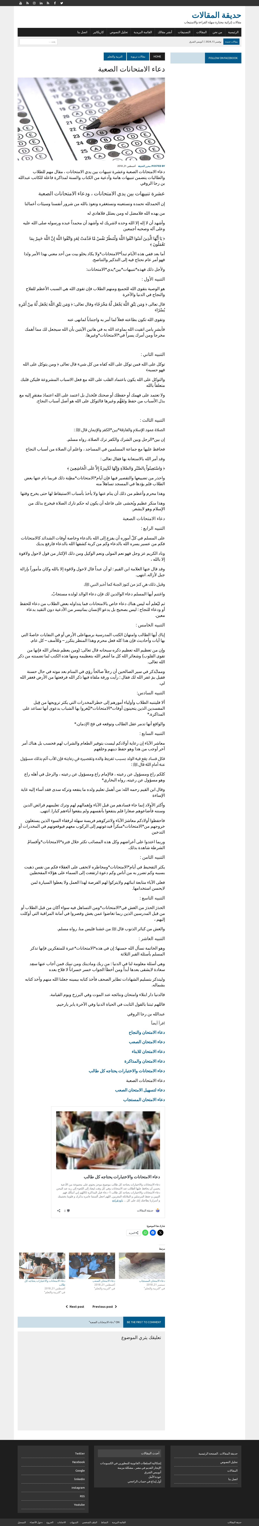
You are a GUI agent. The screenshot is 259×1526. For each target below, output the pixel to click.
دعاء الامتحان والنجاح (147, 1032)
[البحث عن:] (38, 41)
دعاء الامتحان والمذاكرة (144, 1061)
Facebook (78, 1462)
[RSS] (27, 2)
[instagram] (34, 2)
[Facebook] (55, 2)
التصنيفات (184, 32)
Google (80, 1470)
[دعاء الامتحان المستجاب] (142, 1266)
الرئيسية (233, 32)
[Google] (48, 2)
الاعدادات (61, 1522)
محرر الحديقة (144, 166)
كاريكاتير (98, 32)
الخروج (49, 1522)
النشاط (104, 1522)
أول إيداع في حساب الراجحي (144, 1481)
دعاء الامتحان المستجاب (144, 1099)
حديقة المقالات (234, 1522)
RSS (82, 1496)
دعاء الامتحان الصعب (147, 1041)
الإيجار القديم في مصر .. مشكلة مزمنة (139, 1467)
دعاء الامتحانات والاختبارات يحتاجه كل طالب (127, 1070)
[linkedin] (41, 2)
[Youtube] (21, 2)
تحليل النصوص (119, 32)
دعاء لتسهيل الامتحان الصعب (140, 1089)
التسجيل (22, 1522)
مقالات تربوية (138, 56)
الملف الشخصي (89, 1522)
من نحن (217, 32)
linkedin (79, 1479)
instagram (78, 1487)
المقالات (201, 32)
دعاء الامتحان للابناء (148, 1051)
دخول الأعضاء (36, 1522)
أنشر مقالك (165, 32)
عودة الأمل (154, 1476)
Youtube (79, 1504)
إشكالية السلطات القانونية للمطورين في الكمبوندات (130, 1463)
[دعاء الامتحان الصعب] (92, 1266)
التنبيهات (74, 1522)
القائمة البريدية (143, 32)
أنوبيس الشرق (152, 1472)
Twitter (80, 1453)
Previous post (103, 1306)
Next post (77, 1306)
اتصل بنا (82, 32)
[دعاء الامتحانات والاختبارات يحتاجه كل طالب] (42, 1266)
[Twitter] (62, 2)
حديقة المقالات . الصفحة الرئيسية (218, 1453)
